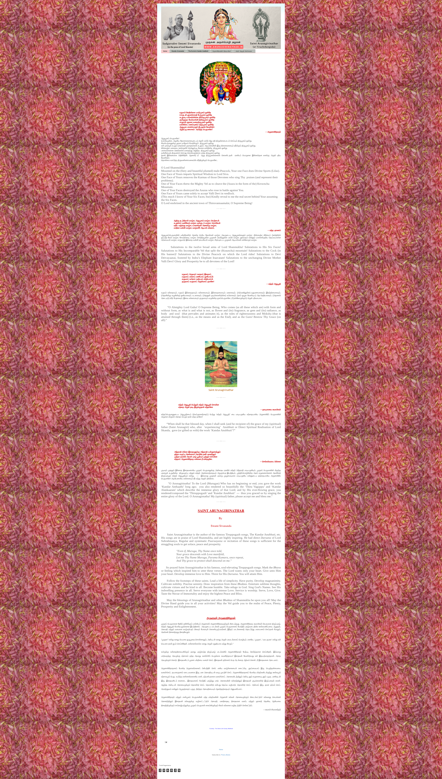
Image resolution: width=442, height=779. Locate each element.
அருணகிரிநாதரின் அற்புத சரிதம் (221, 51)
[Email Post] (165, 742)
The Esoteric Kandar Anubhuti (198, 51)
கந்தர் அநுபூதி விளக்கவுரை (244, 51)
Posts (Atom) (225, 755)
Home (165, 51)
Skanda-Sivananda (178, 51)
